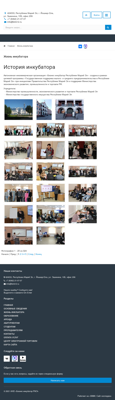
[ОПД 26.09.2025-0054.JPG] (83, 150)
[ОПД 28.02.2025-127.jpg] (19, 130)
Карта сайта (10, 344)
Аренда (8, 319)
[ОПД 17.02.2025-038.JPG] (19, 214)
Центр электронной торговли (20, 341)
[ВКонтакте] (80, 46)
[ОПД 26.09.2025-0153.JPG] (19, 150)
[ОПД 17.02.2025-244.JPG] (83, 193)
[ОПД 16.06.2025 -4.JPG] (19, 235)
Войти (97, 14)
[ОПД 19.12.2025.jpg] (83, 171)
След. (31, 253)
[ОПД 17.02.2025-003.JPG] (51, 214)
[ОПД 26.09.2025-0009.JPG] (19, 171)
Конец (39, 253)
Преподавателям (13, 330)
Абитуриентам (12, 323)
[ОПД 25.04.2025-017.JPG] (51, 171)
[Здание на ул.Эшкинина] (45, 110)
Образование (11, 315)
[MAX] (85, 46)
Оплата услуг (11, 337)
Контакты (9, 334)
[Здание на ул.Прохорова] (19, 110)
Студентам (9, 326)
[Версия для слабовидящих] (86, 15)
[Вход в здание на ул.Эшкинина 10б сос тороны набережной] (70, 110)
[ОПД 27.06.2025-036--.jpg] (51, 130)
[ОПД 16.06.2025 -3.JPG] (51, 235)
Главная (11, 45)
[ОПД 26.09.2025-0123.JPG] (51, 150)
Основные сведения (15, 308)
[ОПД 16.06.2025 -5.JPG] (83, 214)
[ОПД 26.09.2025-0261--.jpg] (83, 130)
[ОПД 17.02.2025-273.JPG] (51, 193)
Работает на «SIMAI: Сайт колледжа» (95, 396)
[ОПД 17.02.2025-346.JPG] (19, 193)
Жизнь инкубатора (25, 45)
